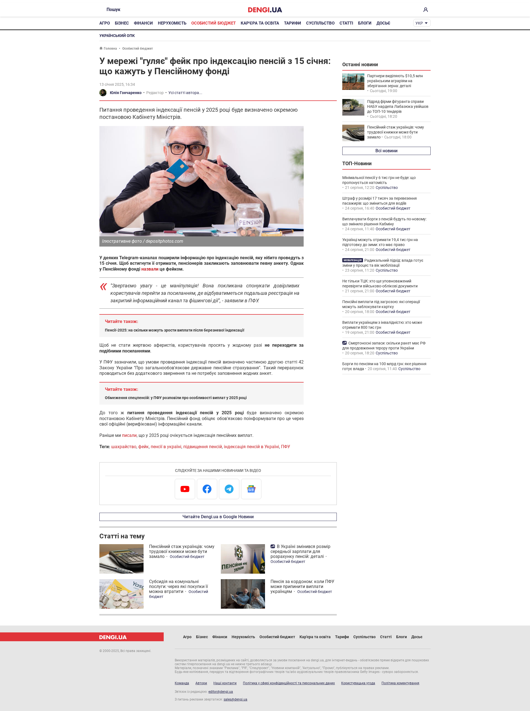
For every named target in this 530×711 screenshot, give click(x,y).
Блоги (365, 23)
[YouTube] (185, 489)
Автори (201, 683)
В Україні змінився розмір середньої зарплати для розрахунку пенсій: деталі (300, 551)
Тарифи (292, 23)
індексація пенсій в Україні (251, 446)
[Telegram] (229, 489)
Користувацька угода (358, 683)
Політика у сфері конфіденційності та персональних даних (289, 683)
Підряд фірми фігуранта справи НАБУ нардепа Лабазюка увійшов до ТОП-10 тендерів (397, 106)
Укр (419, 23)
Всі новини (386, 150)
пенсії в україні (166, 446)
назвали (149, 269)
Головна (110, 48)
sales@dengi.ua (235, 699)
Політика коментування (400, 683)
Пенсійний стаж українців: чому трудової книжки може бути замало (181, 551)
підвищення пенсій (202, 446)
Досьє (383, 23)
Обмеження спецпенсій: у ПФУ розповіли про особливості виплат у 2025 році (176, 397)
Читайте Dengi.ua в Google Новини (218, 516)
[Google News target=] (251, 489)
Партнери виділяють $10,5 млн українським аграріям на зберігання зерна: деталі (395, 81)
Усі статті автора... (185, 92)
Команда (182, 683)
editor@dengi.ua (220, 692)
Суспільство (320, 23)
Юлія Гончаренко (126, 92)
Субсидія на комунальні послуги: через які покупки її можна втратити (178, 586)
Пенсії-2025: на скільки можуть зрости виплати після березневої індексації (174, 330)
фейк (143, 446)
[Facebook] (207, 489)
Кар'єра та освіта (260, 23)
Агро (104, 23)
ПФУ (285, 446)
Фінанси (143, 23)
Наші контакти (225, 683)
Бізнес (122, 23)
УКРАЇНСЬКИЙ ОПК (117, 35)
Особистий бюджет (213, 23)
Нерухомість (172, 23)
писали (129, 435)
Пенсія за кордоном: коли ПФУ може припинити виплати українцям (302, 586)
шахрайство (123, 446)
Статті (346, 23)
